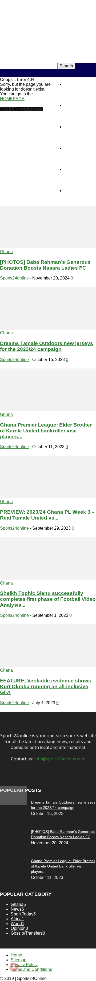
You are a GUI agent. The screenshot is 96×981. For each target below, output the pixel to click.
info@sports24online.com (59, 759)
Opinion (71, 148)
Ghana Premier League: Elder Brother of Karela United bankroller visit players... (46, 430)
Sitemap (18, 960)
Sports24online (14, 278)
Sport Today (75, 126)
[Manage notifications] (14, 967)
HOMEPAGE (12, 98)
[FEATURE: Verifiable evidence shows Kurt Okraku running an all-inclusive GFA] (48, 665)
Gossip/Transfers (80, 169)
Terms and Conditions (31, 969)
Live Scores (75, 190)
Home (69, 84)
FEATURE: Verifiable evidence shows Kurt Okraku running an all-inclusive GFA (45, 686)
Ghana (6, 251)
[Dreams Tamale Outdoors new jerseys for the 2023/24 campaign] (48, 328)
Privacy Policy (24, 964)
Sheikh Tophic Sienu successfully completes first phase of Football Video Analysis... (48, 599)
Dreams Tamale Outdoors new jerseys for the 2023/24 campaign (46, 346)
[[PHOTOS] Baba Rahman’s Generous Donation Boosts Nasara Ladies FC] (48, 247)
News (69, 105)
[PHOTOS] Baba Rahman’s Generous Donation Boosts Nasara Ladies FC (45, 265)
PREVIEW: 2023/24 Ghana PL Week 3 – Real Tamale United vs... (47, 515)
